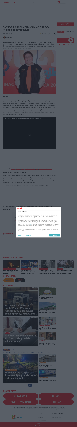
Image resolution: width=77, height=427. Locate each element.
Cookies (24, 231)
